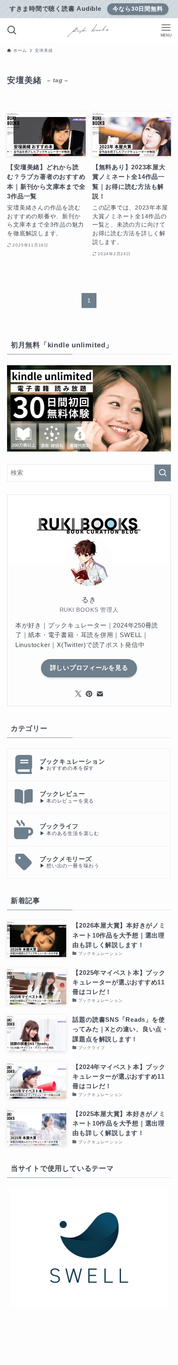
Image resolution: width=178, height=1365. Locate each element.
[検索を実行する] (162, 472)
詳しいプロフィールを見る (89, 667)
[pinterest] (89, 694)
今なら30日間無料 (138, 8)
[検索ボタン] (12, 30)
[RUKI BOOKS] (89, 30)
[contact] (100, 694)
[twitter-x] (78, 694)
